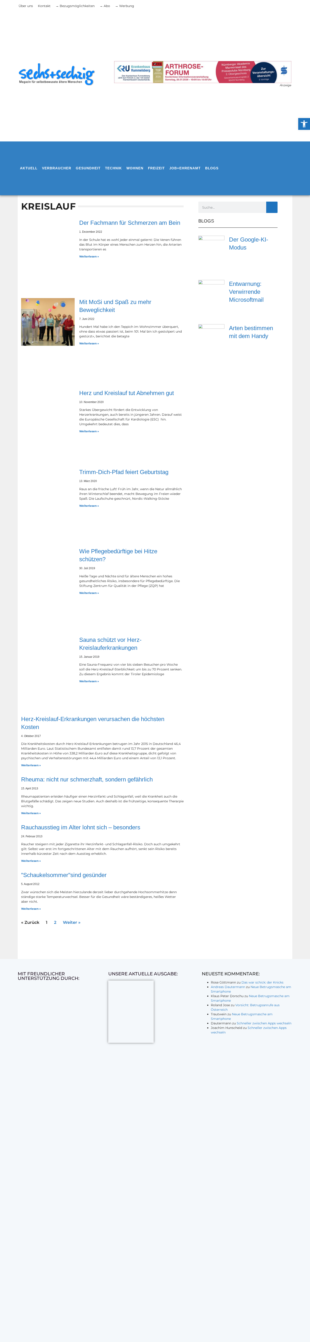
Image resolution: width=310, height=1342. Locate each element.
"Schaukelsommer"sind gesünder (64, 875)
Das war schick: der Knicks (262, 982)
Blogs (212, 168)
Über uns (26, 6)
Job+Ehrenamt (185, 168)
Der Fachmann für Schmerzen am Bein (129, 222)
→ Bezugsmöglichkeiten (75, 6)
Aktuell (28, 168)
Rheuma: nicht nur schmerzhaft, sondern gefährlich (87, 779)
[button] (304, 124)
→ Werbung (124, 6)
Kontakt (44, 6)
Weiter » (72, 922)
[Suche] (272, 207)
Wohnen (134, 168)
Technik (113, 168)
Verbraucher (56, 168)
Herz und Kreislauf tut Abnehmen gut (126, 393)
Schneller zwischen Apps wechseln (264, 1023)
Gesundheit (88, 168)
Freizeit (156, 168)
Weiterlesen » (89, 256)
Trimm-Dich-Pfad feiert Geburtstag (123, 472)
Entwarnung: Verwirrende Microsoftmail (246, 291)
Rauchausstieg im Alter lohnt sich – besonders (80, 827)
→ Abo (105, 6)
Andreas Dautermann (228, 987)
